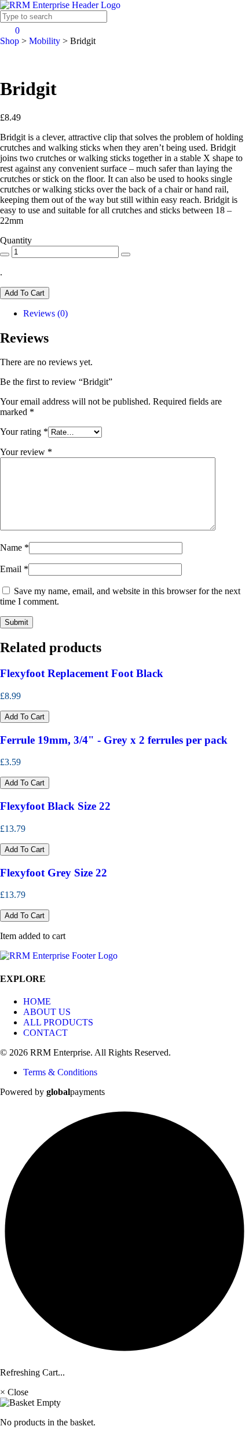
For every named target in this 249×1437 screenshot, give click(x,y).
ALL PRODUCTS (58, 1022)
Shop (9, 41)
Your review (26, 452)
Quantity (16, 240)
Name (14, 547)
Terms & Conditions (60, 1072)
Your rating (24, 431)
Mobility (44, 41)
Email (14, 569)
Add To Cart (25, 293)
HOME (37, 1001)
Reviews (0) (45, 313)
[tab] (136, 313)
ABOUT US (47, 1012)
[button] (24, 717)
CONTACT (45, 1033)
